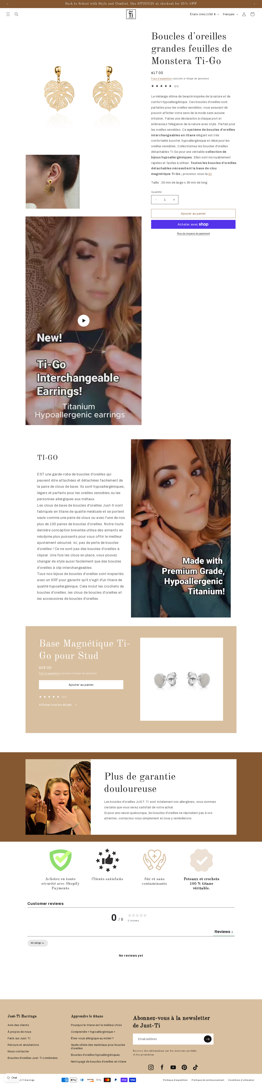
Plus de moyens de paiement (193, 233)
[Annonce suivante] (254, 3)
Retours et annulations (23, 1045)
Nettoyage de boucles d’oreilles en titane (99, 1061)
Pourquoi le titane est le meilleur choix (96, 1025)
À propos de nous (19, 1031)
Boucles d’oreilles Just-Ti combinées (33, 1058)
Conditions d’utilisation (241, 1080)
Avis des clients (18, 1025)
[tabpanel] (131, 969)
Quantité (156, 192)
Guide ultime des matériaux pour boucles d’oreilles (98, 1047)
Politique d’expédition (175, 1080)
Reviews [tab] (223, 932)
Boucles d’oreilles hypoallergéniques (95, 1055)
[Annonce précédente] (7, 3)
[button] (8, 14)
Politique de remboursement (208, 1080)
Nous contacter (18, 1051)
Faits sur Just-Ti (19, 1038)
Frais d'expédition (161, 78)
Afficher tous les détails (56, 704)
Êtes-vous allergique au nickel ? (92, 1038)
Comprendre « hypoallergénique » (93, 1031)
